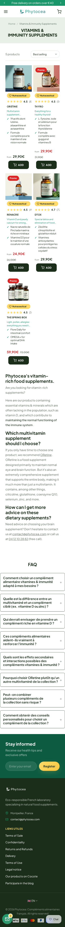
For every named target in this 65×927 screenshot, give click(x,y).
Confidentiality (15, 842)
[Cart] (59, 11)
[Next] (61, 3)
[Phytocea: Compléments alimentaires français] (32, 11)
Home (11, 23)
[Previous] (4, 3)
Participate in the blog (19, 883)
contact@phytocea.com (29, 534)
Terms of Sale (14, 835)
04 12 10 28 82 (18, 539)
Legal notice (13, 869)
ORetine (46, 455)
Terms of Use (13, 862)
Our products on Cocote (21, 876)
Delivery (10, 855)
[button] (32, 582)
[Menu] (5, 11)
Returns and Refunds (19, 849)
